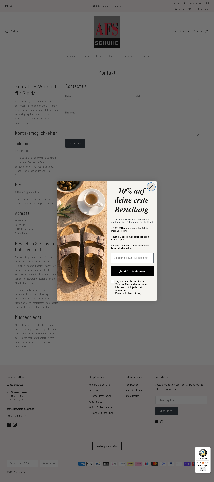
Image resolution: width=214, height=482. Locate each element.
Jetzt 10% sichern (132, 271)
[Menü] (209, 449)
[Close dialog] (151, 187)
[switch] (203, 469)
